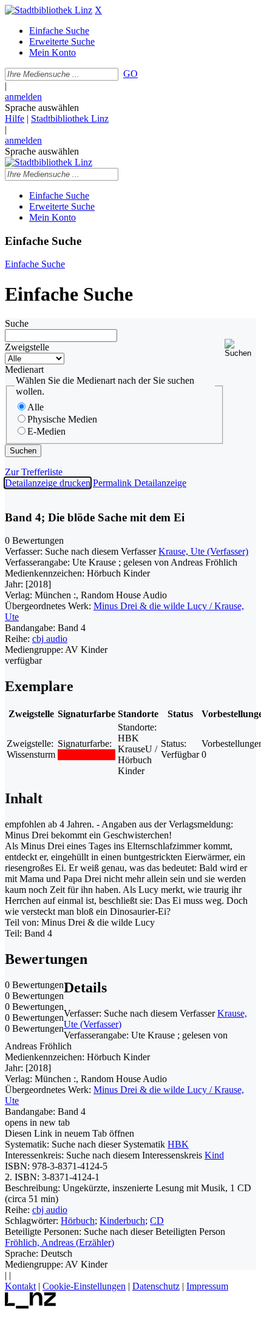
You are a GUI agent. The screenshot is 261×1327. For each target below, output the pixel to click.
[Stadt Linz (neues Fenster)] (30, 1305)
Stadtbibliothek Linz (70, 118)
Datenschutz (156, 1286)
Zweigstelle (27, 347)
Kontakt (20, 1286)
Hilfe (14, 118)
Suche (17, 323)
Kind (214, 1155)
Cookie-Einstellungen (84, 1286)
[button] (240, 348)
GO (130, 74)
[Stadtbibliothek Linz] (48, 10)
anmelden (23, 97)
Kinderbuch (122, 1220)
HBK (178, 1144)
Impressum (207, 1286)
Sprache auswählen (42, 107)
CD (157, 1220)
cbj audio (49, 638)
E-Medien (46, 431)
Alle (35, 407)
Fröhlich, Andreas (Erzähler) (59, 1242)
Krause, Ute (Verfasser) (203, 551)
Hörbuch (78, 1220)
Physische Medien (62, 419)
